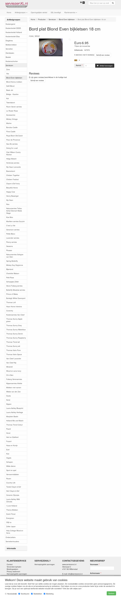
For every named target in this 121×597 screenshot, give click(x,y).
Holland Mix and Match (14, 420)
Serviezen (9, 65)
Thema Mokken (12, 510)
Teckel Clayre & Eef (13, 487)
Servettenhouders (12, 541)
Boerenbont (10, 171)
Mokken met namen (13, 387)
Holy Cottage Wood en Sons (14, 531)
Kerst (8, 400)
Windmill (9, 367)
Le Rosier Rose (12, 111)
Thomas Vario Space (14, 354)
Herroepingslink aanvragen (17, 574)
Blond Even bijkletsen (14, 78)
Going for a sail (12, 148)
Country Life (10, 482)
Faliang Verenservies (14, 379)
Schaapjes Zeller (12, 281)
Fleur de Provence (13, 140)
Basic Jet (9, 90)
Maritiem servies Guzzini (15, 221)
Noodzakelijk (12, 594)
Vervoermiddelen (12, 474)
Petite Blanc (10, 234)
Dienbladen (10, 53)
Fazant (8, 441)
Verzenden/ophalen (14, 567)
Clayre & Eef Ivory (13, 183)
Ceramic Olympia (12, 495)
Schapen (9, 462)
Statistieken (37, 594)
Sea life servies (12, 144)
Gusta (8, 396)
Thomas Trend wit (13, 342)
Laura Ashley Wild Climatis (13, 500)
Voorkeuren (25, 594)
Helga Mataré (11, 158)
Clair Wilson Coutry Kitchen (13, 153)
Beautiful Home (12, 187)
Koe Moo (9, 217)
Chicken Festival (12, 179)
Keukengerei (10, 24)
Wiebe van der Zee (13, 391)
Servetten (9, 49)
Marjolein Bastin (12, 416)
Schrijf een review (103, 55)
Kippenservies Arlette (14, 383)
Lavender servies (12, 238)
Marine (8, 123)
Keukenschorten (12, 61)
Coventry (9, 310)
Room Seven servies (14, 106)
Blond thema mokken (14, 82)
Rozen (8, 478)
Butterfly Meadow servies (15, 290)
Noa (7, 204)
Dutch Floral (10, 514)
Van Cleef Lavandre (13, 358)
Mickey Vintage (12, 119)
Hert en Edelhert (12, 437)
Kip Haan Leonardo (13, 167)
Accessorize (10, 115)
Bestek (8, 57)
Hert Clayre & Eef (12, 491)
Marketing (50, 594)
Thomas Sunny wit (13, 346)
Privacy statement (13, 571)
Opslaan (111, 593)
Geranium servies (12, 229)
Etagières (9, 40)
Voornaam (94, 564)
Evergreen (10, 518)
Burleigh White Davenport (15, 298)
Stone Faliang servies (14, 286)
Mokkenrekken (11, 45)
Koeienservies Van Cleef (15, 315)
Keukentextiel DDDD (13, 28)
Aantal (78, 65)
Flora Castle (10, 131)
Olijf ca (8, 522)
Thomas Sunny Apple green (14, 320)
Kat (7, 98)
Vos (7, 73)
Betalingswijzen (12, 569)
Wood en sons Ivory (13, 371)
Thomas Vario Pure (13, 350)
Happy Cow (10, 192)
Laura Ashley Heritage (14, 412)
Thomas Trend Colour (14, 425)
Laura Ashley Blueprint (14, 408)
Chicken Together (12, 175)
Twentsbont (10, 102)
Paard (8, 429)
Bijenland (9, 269)
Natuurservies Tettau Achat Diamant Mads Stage (14, 210)
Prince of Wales (12, 294)
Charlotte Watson (12, 273)
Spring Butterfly (12, 261)
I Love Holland (11, 506)
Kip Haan (9, 200)
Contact (10, 564)
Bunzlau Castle (11, 127)
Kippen (8, 404)
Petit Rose (10, 277)
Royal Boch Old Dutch (14, 135)
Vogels (8, 458)
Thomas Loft (11, 302)
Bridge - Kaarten (12, 94)
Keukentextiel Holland (14, 32)
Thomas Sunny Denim (14, 333)
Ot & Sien (9, 375)
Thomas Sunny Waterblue (16, 329)
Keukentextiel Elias (13, 36)
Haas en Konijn (12, 445)
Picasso (9, 250)
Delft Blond (10, 86)
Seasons (9, 246)
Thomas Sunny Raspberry (16, 338)
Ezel (7, 449)
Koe (7, 454)
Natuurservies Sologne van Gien (14, 255)
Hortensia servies (12, 163)
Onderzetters (10, 537)
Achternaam (95, 573)
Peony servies (11, 242)
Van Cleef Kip (11, 362)
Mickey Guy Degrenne (14, 265)
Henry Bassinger (12, 196)
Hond (8, 433)
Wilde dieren (11, 466)
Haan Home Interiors (14, 306)
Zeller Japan (11, 526)
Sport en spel (11, 470)
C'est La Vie (10, 225)
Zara (8, 69)
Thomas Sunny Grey (14, 325)
